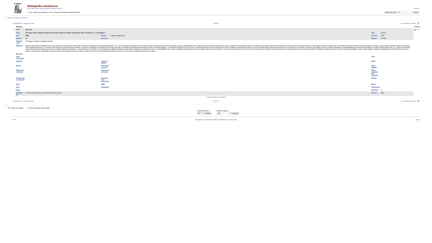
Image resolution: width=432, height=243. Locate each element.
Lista (402, 23)
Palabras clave (19, 42)
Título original (374, 66)
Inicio (28, 8)
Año (17, 35)
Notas (18, 90)
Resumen (19, 46)
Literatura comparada (40, 41)
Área (17, 87)
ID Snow (374, 35)
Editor (373, 61)
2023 (27, 35)
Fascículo (104, 38)
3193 (382, 35)
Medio (373, 84)
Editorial (19, 61)
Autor (18, 29)
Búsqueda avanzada (56, 8)
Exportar (235, 113)
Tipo (372, 33)
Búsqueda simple (44, 8)
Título (18, 33)
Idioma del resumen (105, 66)
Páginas (374, 38)
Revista (103, 35)
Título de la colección (105, 71)
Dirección (19, 54)
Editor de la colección (20, 71)
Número (19, 38)
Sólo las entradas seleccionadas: (39, 108)
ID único (374, 93)
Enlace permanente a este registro (216, 97)
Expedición (105, 87)
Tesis (373, 57)
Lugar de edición (104, 62)
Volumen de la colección (20, 79)
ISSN (18, 84)
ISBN (103, 84)
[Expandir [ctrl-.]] (6, 106)
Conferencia (375, 87)
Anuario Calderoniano (118, 35)
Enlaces (417, 27)
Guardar (208, 113)
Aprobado (374, 90)
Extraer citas (233, 119)
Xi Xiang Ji (29, 41)
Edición (374, 78)
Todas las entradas (17, 108)
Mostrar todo (35, 8)
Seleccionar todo (17, 23)
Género (50, 41)
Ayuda (417, 119)
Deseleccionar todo (28, 23)
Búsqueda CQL (200, 119)
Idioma (18, 66)
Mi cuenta (416, 8)
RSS (78, 12)
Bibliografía (407, 23)
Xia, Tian (29, 29)
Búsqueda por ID (223, 119)
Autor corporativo (20, 57)
